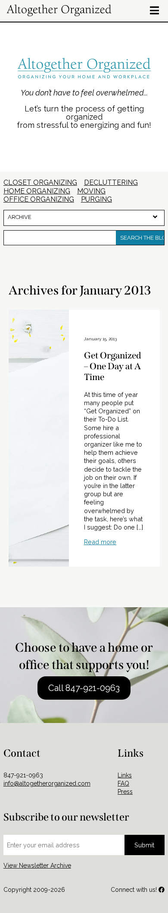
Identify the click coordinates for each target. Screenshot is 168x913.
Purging (96, 199)
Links (125, 775)
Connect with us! (135, 889)
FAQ (123, 783)
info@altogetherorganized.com (46, 783)
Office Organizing (38, 199)
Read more (100, 541)
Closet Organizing (40, 182)
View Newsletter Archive (37, 865)
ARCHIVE (19, 217)
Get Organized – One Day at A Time (112, 366)
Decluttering (111, 182)
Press (125, 791)
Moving (91, 191)
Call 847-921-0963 (84, 688)
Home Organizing (36, 191)
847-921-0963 (23, 775)
